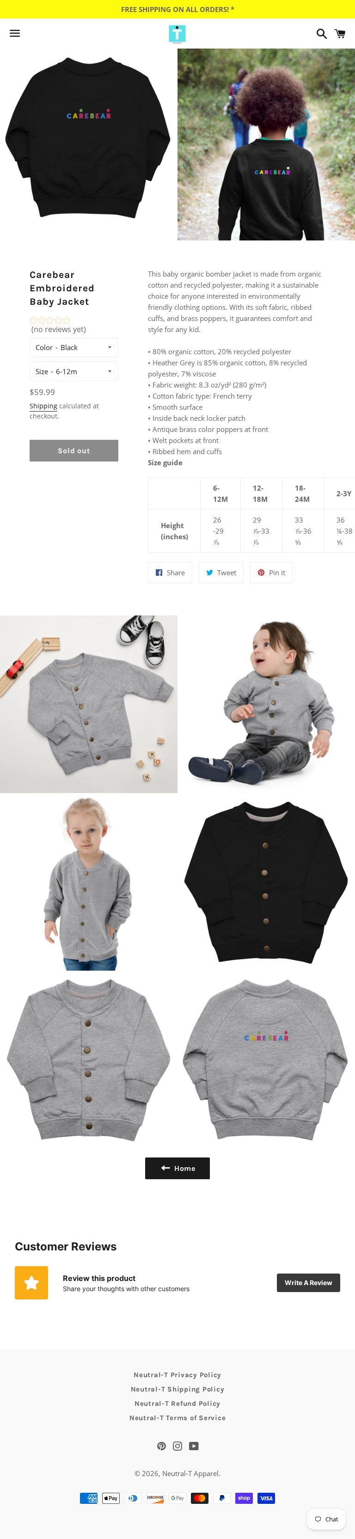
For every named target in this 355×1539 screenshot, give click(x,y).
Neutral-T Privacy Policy (177, 1375)
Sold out (74, 450)
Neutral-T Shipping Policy (178, 1389)
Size (42, 371)
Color (44, 347)
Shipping (43, 405)
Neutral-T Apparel (190, 1473)
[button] (74, 327)
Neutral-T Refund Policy (177, 1403)
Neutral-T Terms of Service (177, 1418)
